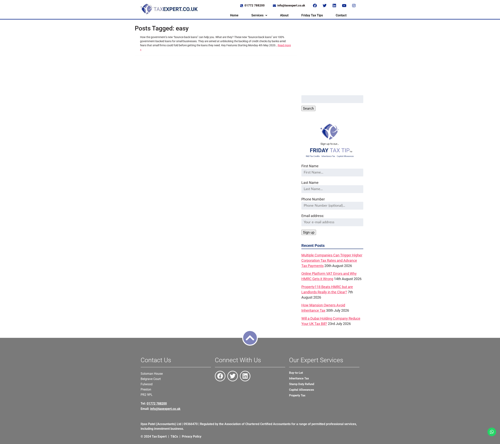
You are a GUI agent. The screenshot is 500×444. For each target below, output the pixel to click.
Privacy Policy (191, 436)
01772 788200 (157, 403)
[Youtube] (344, 6)
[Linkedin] (334, 6)
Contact (341, 15)
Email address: (312, 216)
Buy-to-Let (296, 373)
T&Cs (174, 436)
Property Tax (297, 395)
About (284, 15)
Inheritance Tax (299, 378)
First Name (310, 166)
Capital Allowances (301, 390)
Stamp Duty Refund (301, 384)
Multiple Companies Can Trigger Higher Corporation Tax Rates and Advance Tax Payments (331, 260)
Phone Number (313, 199)
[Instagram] (354, 6)
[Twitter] (325, 6)
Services (257, 15)
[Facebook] (315, 6)
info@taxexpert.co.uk (165, 409)
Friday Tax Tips (312, 15)
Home (234, 15)
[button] (259, 15)
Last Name (310, 183)
